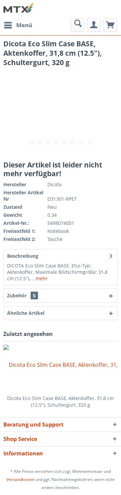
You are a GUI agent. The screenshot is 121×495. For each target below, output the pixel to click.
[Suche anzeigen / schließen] (77, 25)
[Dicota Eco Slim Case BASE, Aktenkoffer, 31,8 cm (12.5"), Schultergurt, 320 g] (60, 368)
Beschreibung (22, 256)
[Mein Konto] (93, 25)
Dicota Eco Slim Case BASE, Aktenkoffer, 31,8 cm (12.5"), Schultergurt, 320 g (60, 401)
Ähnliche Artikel (25, 313)
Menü (24, 25)
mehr (41, 278)
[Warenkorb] (110, 25)
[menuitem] (18, 25)
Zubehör (21, 295)
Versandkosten (20, 479)
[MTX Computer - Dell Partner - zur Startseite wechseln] (18, 9)
